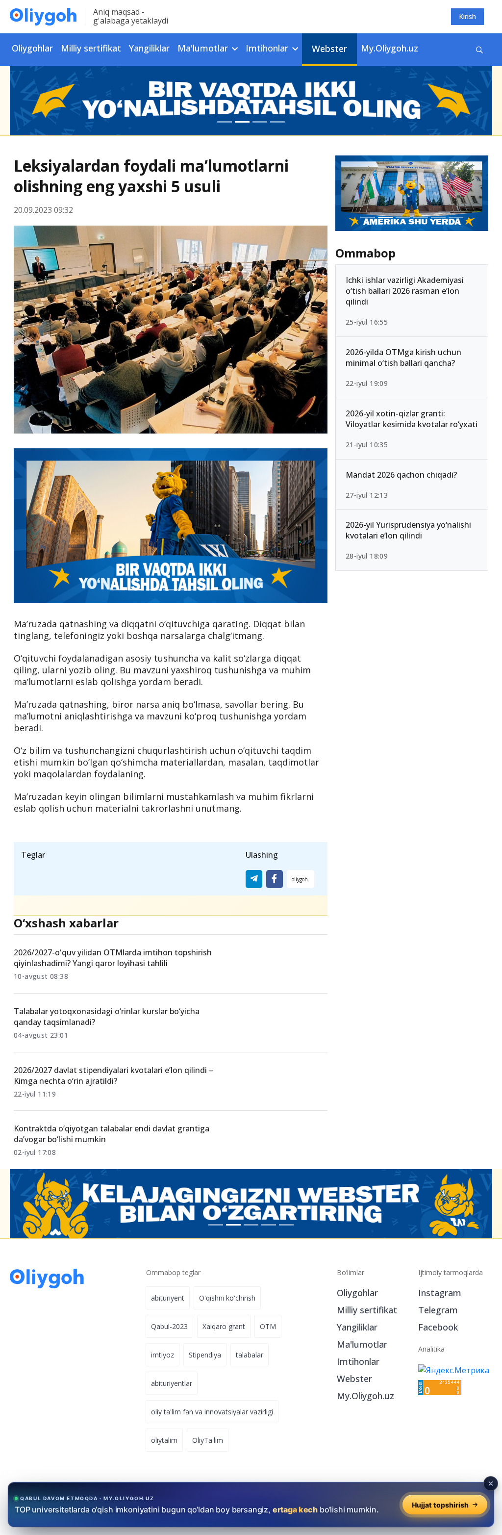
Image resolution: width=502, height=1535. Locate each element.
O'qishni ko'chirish (227, 1298)
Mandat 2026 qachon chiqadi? (401, 474)
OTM (268, 1326)
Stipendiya (205, 1354)
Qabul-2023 (169, 1326)
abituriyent (167, 1298)
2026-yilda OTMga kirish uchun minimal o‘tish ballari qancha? (403, 357)
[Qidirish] (479, 49)
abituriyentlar (171, 1383)
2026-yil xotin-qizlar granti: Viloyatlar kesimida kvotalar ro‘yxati (411, 419)
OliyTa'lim (207, 1440)
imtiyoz (162, 1354)
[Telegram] (254, 879)
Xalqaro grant (223, 1326)
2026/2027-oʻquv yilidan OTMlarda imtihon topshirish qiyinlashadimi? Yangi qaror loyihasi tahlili (113, 958)
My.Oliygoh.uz (389, 48)
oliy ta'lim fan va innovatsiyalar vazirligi (212, 1411)
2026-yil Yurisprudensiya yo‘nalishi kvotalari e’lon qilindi (408, 530)
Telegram (438, 1310)
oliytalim (164, 1440)
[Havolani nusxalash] (300, 879)
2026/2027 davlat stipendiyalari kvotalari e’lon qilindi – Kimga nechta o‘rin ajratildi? (113, 1075)
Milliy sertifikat (91, 48)
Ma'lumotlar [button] (203, 48)
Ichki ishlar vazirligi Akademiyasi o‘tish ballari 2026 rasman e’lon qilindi (405, 291)
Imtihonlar (358, 1361)
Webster (329, 48)
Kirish (467, 16)
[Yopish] (490, 1483)
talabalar (249, 1354)
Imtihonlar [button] (268, 48)
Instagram (439, 1293)
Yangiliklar (149, 48)
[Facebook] (274, 879)
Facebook (438, 1327)
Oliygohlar (32, 48)
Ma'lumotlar (362, 1344)
